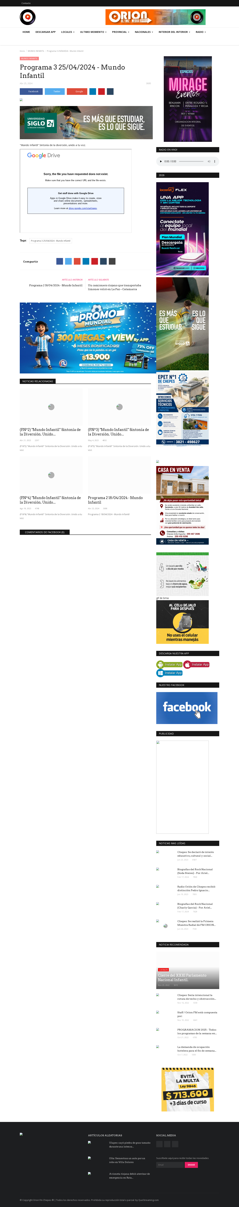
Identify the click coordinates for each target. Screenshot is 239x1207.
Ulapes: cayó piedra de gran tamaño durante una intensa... (129, 1144)
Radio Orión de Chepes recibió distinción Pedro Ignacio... (196, 888)
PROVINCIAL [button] (120, 32)
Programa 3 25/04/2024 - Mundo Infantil (50, 240)
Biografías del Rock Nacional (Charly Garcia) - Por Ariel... (195, 906)
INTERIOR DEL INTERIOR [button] (173, 32)
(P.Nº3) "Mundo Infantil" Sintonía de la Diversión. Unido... (118, 432)
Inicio (22, 51)
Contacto (26, 3)
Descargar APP (46, 32)
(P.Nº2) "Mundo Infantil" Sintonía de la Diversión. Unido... (50, 432)
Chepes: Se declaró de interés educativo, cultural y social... (195, 854)
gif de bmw (162, 598)
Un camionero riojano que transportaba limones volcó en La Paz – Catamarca (114, 287)
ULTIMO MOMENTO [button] (92, 32)
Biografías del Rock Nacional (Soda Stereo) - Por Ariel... (195, 871)
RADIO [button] (200, 32)
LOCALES (163, 969)
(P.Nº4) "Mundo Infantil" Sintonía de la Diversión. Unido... (50, 500)
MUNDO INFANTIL (36, 51)
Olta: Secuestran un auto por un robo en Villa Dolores (127, 1160)
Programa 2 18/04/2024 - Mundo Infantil (56, 285)
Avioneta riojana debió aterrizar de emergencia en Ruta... (129, 1176)
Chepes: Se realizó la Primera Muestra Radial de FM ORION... (196, 923)
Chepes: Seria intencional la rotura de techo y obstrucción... (196, 997)
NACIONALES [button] (143, 32)
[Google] (77, 261)
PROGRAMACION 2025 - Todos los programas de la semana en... (197, 1031)
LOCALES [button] (67, 32)
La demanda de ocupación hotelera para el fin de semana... (196, 1049)
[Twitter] (68, 261)
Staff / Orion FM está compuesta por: (197, 1014)
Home (26, 32)
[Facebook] (59, 261)
